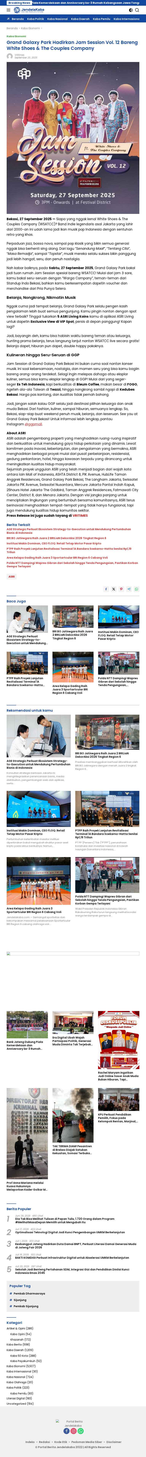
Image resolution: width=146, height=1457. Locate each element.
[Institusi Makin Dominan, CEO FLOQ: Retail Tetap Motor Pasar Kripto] (118, 616)
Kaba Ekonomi (16, 36)
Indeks (30, 1442)
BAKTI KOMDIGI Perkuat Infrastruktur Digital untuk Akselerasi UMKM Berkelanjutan (72, 1257)
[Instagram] (74, 1431)
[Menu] (9, 10)
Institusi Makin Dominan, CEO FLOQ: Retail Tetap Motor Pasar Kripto (54, 543)
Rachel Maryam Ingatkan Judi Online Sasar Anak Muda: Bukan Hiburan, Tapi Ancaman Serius (118, 1076)
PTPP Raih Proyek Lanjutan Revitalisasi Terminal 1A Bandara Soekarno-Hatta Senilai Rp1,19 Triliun (69, 550)
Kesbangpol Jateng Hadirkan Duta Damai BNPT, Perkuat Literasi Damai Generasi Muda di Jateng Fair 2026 (75, 1245)
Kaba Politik (14, 1387)
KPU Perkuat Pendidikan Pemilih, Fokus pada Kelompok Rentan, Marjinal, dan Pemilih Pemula (117, 1118)
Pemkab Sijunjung (26, 1306)
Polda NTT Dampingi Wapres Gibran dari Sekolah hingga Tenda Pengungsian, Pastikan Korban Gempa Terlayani (72, 564)
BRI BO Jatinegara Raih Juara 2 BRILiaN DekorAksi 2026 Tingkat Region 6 (56, 538)
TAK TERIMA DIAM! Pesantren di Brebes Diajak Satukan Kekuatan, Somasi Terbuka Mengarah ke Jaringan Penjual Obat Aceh (72, 1150)
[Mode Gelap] (131, 10)
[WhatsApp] (81, 1431)
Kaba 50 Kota (19, 1356)
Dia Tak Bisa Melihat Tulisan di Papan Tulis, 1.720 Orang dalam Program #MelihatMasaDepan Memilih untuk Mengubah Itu (64, 1220)
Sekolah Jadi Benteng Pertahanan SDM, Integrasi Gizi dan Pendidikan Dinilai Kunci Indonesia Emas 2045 (72, 1271)
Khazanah (17, 1340)
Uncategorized (16, 1404)
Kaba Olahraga (16, 1382)
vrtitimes (19, 55)
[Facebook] (66, 1431)
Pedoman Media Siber (86, 1442)
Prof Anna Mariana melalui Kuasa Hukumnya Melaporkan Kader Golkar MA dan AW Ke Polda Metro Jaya (27, 1186)
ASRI (12, 577)
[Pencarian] (137, 10)
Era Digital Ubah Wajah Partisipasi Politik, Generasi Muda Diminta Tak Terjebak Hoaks (71, 1041)
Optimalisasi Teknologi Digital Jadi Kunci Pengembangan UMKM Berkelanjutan (70, 1232)
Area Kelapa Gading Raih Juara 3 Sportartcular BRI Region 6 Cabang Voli (57, 557)
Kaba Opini (17, 1334)
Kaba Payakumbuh (22, 1361)
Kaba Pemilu (18, 1393)
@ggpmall (33, 424)
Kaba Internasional (19, 1371)
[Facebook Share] (106, 589)
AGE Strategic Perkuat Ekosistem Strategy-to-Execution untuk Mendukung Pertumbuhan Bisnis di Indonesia (69, 531)
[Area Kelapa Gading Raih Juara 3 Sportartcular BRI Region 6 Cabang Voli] (73, 667)
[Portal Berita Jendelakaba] (28, 10)
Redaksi (44, 1442)
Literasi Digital (16, 1398)
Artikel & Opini (16, 1328)
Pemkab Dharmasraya (29, 1293)
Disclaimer (113, 1442)
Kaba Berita (14, 1344)
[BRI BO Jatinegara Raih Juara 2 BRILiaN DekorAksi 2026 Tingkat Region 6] (73, 616)
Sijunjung (20, 1300)
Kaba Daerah (15, 1350)
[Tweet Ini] (114, 589)
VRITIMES (80, 515)
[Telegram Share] (129, 589)
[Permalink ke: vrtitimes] (10, 56)
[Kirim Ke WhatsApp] (136, 589)
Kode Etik (60, 1442)
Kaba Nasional (16, 1377)
